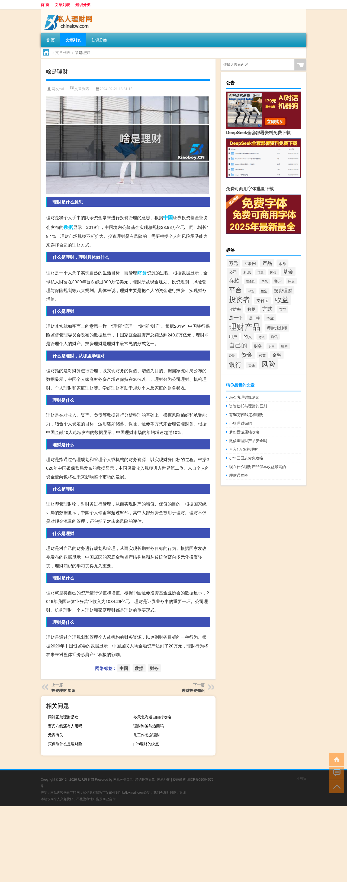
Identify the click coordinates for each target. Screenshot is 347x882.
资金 (247, 354)
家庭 (291, 281)
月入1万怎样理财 (243, 449)
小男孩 (301, 778)
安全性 (250, 281)
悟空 (264, 290)
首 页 (45, 4)
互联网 (250, 263)
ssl (62, 89)
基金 (288, 271)
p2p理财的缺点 (146, 743)
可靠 (261, 272)
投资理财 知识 (63, 690)
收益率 (235, 309)
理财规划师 (277, 328)
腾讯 (274, 336)
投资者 (239, 299)
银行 (235, 364)
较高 (262, 355)
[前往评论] (335, 773)
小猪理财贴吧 (240, 423)
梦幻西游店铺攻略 (244, 431)
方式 (267, 308)
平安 (251, 291)
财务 (142, 272)
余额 (282, 263)
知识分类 (83, 4)
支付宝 (262, 300)
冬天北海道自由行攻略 (152, 716)
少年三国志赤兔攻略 (246, 458)
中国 (168, 217)
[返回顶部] (335, 786)
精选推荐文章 (145, 779)
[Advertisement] (162, 844)
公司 (233, 272)
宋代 (265, 281)
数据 (68, 227)
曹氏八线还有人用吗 (65, 725)
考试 (262, 337)
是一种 (254, 317)
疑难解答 (179, 779)
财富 (272, 346)
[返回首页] (335, 759)
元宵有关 (55, 734)
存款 (234, 280)
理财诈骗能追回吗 (148, 725)
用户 (233, 336)
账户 (284, 346)
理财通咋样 (238, 475)
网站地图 (163, 779)
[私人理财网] (69, 10)
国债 (273, 272)
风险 (268, 364)
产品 (267, 263)
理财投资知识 (193, 690)
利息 (247, 272)
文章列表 (62, 4)
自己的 (238, 345)
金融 (276, 355)
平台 (235, 289)
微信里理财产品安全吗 (248, 440)
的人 (247, 336)
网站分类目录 (123, 779)
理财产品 (244, 326)
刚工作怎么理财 (146, 734)
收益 (282, 299)
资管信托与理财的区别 (248, 405)
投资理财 (283, 290)
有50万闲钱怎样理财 (246, 414)
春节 (282, 309)
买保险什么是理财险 (65, 743)
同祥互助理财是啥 (63, 716)
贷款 (232, 356)
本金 (270, 317)
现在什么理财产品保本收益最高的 (257, 466)
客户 (278, 281)
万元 (233, 263)
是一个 (236, 317)
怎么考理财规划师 (244, 397)
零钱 (251, 365)
